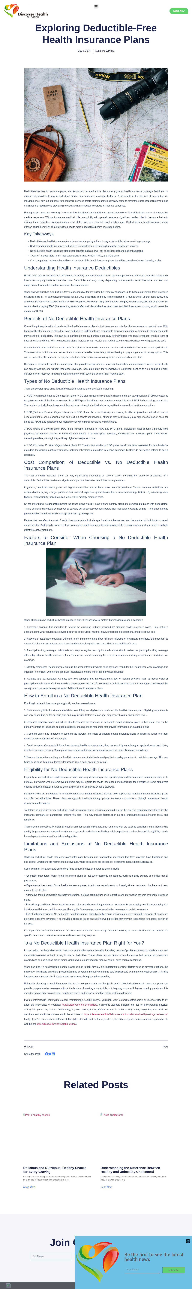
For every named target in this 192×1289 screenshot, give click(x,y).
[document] (96, 644)
